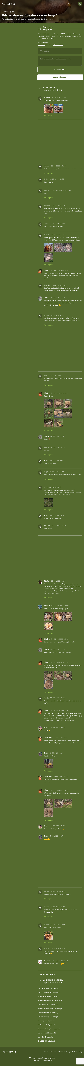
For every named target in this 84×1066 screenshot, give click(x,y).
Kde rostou (53, 1052)
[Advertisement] (18, 58)
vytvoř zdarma (58, 45)
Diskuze (75, 1052)
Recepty (68, 1052)
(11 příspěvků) (48, 988)
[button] (75, 4)
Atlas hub (61, 1052)
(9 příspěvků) (47, 1021)
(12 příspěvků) (48, 1005)
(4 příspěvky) (48, 1013)
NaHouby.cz (8, 4)
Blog (80, 1052)
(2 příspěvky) (50, 1009)
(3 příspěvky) (48, 996)
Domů (46, 1052)
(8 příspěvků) (49, 992)
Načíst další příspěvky (47, 974)
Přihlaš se (41, 45)
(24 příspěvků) (49, 1029)
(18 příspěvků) (47, 1033)
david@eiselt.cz (48, 1060)
